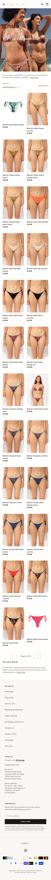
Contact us (9, 728)
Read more (34, 77)
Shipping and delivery (14, 710)
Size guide (9, 697)
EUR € (25, 843)
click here (41, 830)
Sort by (6, 83)
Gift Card (8, 746)
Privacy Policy (30, 870)
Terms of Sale (21, 870)
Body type (9, 691)
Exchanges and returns (14, 722)
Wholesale (9, 740)
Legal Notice (12, 870)
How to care (10, 704)
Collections (39, 870)
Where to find (10, 734)
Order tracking (11, 716)
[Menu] (3, 4)
